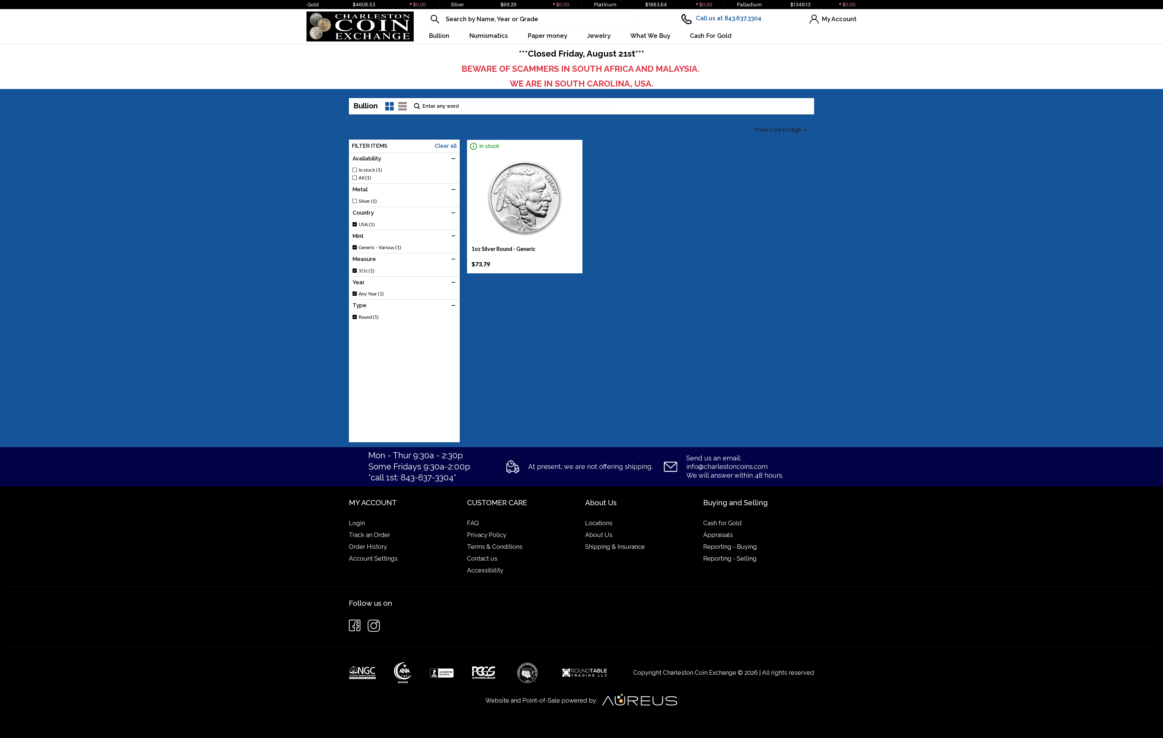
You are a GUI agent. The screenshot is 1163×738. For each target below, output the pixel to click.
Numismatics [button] (488, 35)
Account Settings (373, 558)
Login (357, 523)
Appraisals (718, 535)
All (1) (365, 177)
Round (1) (369, 317)
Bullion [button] (439, 35)
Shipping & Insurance (615, 546)
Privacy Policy (486, 535)
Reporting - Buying (730, 546)
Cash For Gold (710, 35)
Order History (368, 546)
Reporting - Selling (730, 558)
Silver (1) (368, 201)
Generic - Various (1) (380, 247)
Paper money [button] (547, 35)
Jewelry (599, 35)
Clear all (446, 146)
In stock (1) (370, 169)
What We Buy (650, 35)
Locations (598, 523)
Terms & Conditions (494, 546)
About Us (598, 535)
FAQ (473, 523)
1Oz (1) (366, 270)
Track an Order (369, 535)
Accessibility (485, 570)
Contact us (482, 558)
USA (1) (367, 224)
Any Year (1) (371, 293)
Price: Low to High (778, 130)
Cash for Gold (722, 523)
